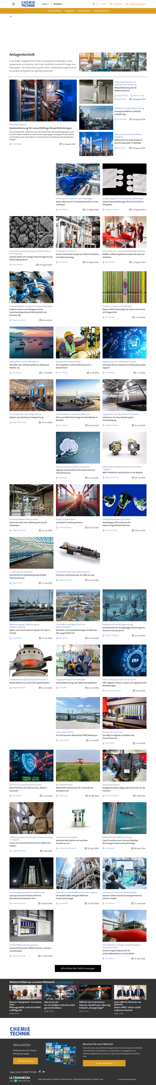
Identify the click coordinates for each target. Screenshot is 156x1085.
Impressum (56, 1079)
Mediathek (57, 4)
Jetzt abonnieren (25, 1060)
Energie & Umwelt (101, 11)
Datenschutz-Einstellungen (82, 1079)
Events (45, 4)
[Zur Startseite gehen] (28, 4)
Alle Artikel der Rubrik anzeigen (78, 968)
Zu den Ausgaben (104, 1063)
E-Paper (103, 4)
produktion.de (65, 982)
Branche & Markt (54, 11)
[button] (14, 997)
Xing (40, 1071)
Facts (101, 1079)
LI (44, 1071)
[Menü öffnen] (13, 4)
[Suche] (93, 4)
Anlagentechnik (84, 11)
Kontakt (95, 1079)
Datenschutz (47, 1079)
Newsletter (117, 4)
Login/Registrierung (137, 4)
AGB (40, 1079)
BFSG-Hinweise (66, 1079)
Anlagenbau (69, 11)
